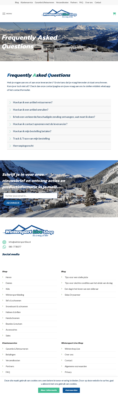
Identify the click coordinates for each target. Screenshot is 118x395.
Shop (4, 271)
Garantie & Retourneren (44, 2)
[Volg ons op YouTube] (22, 260)
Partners (74, 2)
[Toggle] (10, 103)
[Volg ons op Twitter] (16, 260)
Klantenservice (27, 2)
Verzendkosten (62, 2)
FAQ (81, 2)
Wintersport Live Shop (72, 343)
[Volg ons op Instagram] (104, 5)
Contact (98, 2)
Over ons (89, 2)
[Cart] (114, 13)
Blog (17, 2)
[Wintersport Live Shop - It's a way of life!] (59, 13)
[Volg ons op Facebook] (5, 260)
